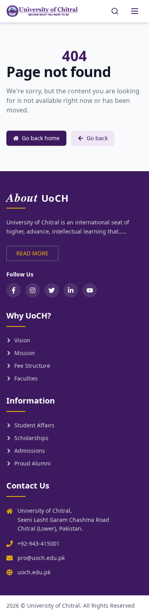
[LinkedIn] (71, 290)
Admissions (29, 450)
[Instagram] (32, 290)
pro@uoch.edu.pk (41, 558)
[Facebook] (13, 290)
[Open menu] (135, 11)
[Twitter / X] (52, 290)
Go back (97, 138)
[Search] (115, 11)
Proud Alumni (32, 463)
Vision (22, 340)
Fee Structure (32, 365)
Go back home (41, 138)
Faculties (26, 378)
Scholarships (31, 438)
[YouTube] (90, 290)
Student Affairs (34, 425)
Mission (24, 353)
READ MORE (32, 253)
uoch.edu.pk (33, 572)
